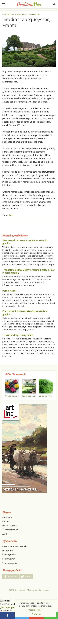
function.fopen (8, 607)
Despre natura (20, 14)
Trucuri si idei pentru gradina (17, 335)
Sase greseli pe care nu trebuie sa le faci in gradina (24, 242)
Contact (5, 521)
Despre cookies (9, 525)
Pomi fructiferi (8, 558)
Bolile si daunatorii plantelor (15, 546)
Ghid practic (7, 550)
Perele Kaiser (9, 290)
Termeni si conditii (10, 529)
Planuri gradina (9, 554)
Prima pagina (7, 14)
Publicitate (7, 517)
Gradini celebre (34, 14)
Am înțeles (36, 614)
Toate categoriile (9, 563)
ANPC (4, 534)
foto (11, 215)
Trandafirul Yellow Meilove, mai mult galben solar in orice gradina (28, 271)
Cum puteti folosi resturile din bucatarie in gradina (25, 313)
